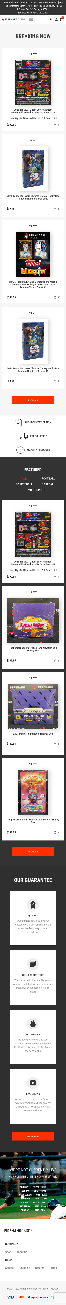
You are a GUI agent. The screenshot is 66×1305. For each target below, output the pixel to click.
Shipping (24, 1267)
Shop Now (33, 1136)
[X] (7, 1237)
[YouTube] (14, 1237)
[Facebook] (4, 1237)
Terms (53, 1267)
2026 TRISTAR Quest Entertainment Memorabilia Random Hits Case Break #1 (33, 111)
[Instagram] (11, 1237)
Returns (39, 1267)
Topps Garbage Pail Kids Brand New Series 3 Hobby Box (33, 649)
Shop (8, 1252)
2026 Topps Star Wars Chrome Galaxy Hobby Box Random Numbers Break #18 (33, 369)
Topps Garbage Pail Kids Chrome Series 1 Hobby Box (33, 821)
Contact (9, 1267)
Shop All (33, 400)
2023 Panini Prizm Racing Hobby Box (33, 733)
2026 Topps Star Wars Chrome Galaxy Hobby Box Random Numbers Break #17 (33, 197)
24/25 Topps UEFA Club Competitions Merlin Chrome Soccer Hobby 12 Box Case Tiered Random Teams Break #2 (33, 284)
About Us (21, 1252)
